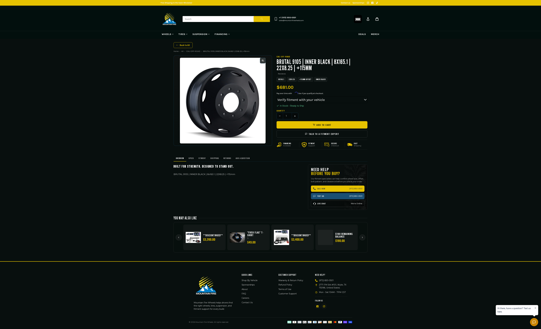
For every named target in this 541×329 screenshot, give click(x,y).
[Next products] (362, 237)
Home (176, 51)
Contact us (345, 3)
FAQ (244, 293)
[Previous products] (179, 237)
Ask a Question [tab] (243, 158)
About (245, 289)
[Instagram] (368, 3)
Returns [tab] (227, 158)
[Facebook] (372, 3)
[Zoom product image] (263, 60)
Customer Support (287, 293)
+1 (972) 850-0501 (287, 17)
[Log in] (368, 19)
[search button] (262, 19)
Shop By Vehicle (250, 280)
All (182, 51)
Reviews (282, 74)
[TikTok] (377, 3)
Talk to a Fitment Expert (324, 133)
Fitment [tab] (202, 158)
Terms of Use (284, 289)
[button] (358, 19)
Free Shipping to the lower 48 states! (176, 3)
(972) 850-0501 (326, 280)
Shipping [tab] (214, 158)
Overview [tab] (180, 158)
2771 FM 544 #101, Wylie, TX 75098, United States (332, 286)
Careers (245, 298)
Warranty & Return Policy (290, 280)
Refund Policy (285, 284)
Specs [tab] (191, 158)
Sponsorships (358, 3)
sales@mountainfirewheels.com (291, 20)
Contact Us (247, 302)
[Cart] (377, 19)
